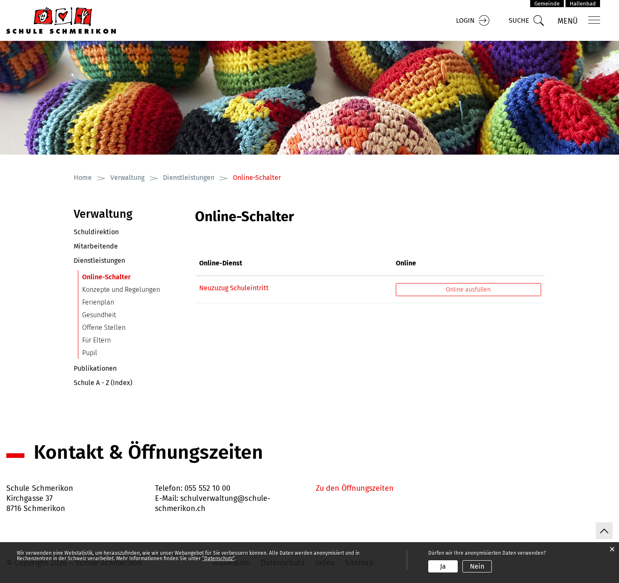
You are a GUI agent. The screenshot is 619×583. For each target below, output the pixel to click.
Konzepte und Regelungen (121, 290)
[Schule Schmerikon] (61, 20)
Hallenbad (583, 3)
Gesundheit (99, 315)
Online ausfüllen (476, 289)
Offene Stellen (103, 328)
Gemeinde (547, 3)
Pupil (89, 353)
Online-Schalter (126, 277)
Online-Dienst (220, 263)
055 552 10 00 (207, 488)
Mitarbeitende (96, 246)
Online (406, 263)
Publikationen (95, 368)
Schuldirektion (96, 232)
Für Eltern (96, 340)
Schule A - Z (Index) (103, 383)
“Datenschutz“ (218, 559)
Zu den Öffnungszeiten (355, 488)
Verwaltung (103, 214)
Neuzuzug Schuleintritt (234, 288)
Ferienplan (98, 302)
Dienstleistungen (99, 261)
